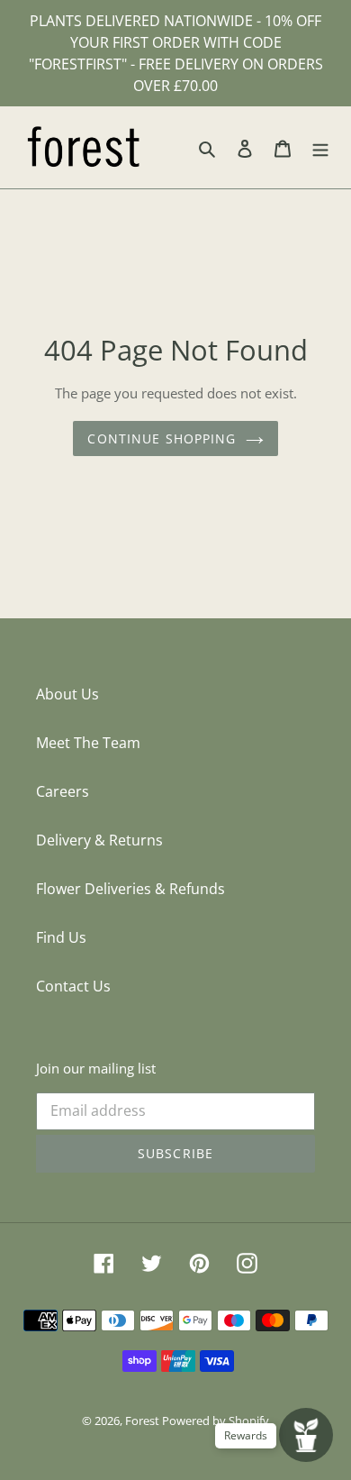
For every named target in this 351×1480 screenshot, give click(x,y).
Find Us (61, 937)
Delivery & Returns (99, 840)
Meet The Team (88, 743)
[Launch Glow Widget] (306, 1435)
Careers (62, 791)
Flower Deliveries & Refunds (130, 889)
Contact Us (73, 986)
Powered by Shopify (215, 1420)
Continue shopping (161, 438)
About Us (67, 694)
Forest (143, 1420)
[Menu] (320, 148)
